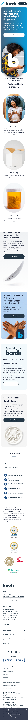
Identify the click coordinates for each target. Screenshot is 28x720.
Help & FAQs (6, 624)
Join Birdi (22, 3)
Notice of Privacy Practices (9, 668)
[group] (13, 600)
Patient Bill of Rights (7, 688)
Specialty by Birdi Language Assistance (11, 682)
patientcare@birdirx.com (9, 595)
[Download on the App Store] (8, 660)
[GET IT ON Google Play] (20, 660)
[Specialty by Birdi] (24, 639)
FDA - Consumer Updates (11, 467)
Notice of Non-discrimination (9, 685)
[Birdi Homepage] (9, 3)
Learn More (11, 384)
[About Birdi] (24, 643)
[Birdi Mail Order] (24, 630)
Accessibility (5, 677)
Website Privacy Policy (8, 671)
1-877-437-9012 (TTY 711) (11, 617)
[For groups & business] (24, 635)
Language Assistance (7, 679)
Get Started (14, 35)
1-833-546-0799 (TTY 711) (11, 611)
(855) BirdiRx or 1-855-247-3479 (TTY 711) (13, 597)
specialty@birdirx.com (8, 609)
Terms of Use (6, 674)
